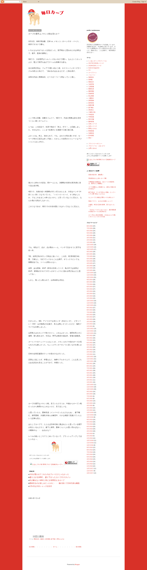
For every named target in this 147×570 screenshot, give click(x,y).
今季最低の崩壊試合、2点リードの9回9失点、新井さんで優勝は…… (101, 182)
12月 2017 (90, 468)
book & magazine (93, 68)
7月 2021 (89, 368)
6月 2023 (89, 314)
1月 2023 (89, 326)
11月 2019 (90, 415)
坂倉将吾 (91, 93)
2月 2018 (89, 464)
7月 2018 (89, 452)
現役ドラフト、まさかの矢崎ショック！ (100, 201)
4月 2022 (89, 347)
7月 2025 (89, 256)
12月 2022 (90, 328)
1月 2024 (89, 298)
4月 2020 (89, 403)
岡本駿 (90, 79)
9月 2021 (89, 363)
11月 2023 (90, 303)
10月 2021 (90, 361)
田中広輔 (91, 119)
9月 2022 (89, 335)
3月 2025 (89, 265)
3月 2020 (89, 405)
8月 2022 (89, 338)
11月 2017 (90, 471)
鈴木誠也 (91, 135)
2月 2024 (89, 296)
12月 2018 (90, 440)
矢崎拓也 (91, 133)
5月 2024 (89, 289)
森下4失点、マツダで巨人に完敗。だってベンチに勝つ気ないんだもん (101, 193)
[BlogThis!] (36, 536)
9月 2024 (89, 279)
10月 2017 (90, 473)
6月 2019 (89, 426)
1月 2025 (89, 270)
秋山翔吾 (91, 96)
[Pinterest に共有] (43, 536)
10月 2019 (90, 417)
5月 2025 (89, 261)
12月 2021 (90, 356)
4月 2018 (89, 459)
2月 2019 (89, 436)
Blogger (77, 564)
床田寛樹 (47, 539)
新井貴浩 (91, 103)
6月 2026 (89, 230)
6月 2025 (89, 259)
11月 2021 (90, 359)
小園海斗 (42, 539)
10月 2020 (90, 389)
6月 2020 (89, 398)
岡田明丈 (91, 77)
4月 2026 (89, 235)
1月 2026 (89, 242)
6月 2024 (89, 286)
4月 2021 (89, 375)
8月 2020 (89, 394)
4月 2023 (89, 319)
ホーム (55, 547)
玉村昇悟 (91, 84)
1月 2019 (89, 438)
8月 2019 (89, 422)
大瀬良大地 (91, 112)
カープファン (92, 72)
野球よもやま (60, 539)
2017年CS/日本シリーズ (96, 63)
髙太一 (90, 138)
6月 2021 (89, 370)
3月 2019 (89, 433)
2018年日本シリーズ (94, 65)
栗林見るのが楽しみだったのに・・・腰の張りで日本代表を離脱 (54, 483)
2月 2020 (89, 408)
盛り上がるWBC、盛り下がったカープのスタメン (50, 477)
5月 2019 (89, 429)
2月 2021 (89, 380)
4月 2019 (89, 431)
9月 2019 (89, 419)
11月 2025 (90, 247)
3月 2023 (89, 321)
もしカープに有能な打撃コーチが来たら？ (101, 197)
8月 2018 (89, 450)
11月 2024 (90, 275)
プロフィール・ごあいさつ (96, 146)
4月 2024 (89, 291)
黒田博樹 (91, 91)
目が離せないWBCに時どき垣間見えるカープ (46, 480)
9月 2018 (89, 447)
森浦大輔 (91, 105)
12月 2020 (90, 384)
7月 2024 (89, 284)
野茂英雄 (91, 131)
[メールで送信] (34, 536)
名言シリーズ (92, 126)
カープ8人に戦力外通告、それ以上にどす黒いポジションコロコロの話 (101, 215)
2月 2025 (89, 268)
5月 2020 (89, 401)
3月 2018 (89, 461)
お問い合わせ (92, 148)
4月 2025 (89, 263)
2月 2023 (89, 324)
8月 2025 (89, 254)
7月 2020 (89, 396)
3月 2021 (89, 377)
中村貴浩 (91, 114)
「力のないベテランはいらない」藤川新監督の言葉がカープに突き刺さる (102, 210)
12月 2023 (90, 300)
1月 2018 (89, 466)
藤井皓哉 (91, 121)
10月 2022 (90, 333)
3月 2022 (89, 349)
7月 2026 (89, 228)
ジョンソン (91, 75)
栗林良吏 (36, 539)
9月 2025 (89, 251)
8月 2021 (89, 366)
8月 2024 (89, 282)
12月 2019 (90, 412)
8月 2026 (89, 226)
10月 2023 (90, 305)
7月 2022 (89, 340)
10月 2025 (90, 249)
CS (89, 70)
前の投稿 (78, 547)
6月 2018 (89, 454)
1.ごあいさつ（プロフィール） (97, 61)
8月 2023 (89, 310)
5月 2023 (89, 317)
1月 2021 (89, 382)
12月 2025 (90, 244)
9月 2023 (89, 307)
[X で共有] (38, 536)
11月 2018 (90, 443)
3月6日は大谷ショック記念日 (40, 486)
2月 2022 (89, 352)
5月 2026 (89, 233)
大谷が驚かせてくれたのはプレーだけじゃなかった (49, 474)
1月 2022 (89, 354)
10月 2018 (90, 445)
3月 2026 (89, 237)
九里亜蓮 (91, 86)
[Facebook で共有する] (40, 536)
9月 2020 (89, 391)
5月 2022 (89, 345)
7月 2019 (89, 424)
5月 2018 (89, 457)
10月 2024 (90, 277)
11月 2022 (90, 331)
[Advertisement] (55, 98)
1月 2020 (89, 410)
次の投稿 (31, 547)
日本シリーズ (92, 124)
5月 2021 (89, 373)
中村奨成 (91, 117)
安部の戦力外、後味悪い (96, 174)
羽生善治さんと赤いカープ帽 (97, 178)
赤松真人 (91, 110)
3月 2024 (89, 293)
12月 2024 (90, 272)
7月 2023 (89, 312)
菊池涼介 (91, 82)
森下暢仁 (53, 539)
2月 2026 (89, 240)
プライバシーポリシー (95, 143)
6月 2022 (89, 342)
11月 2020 (90, 387)
